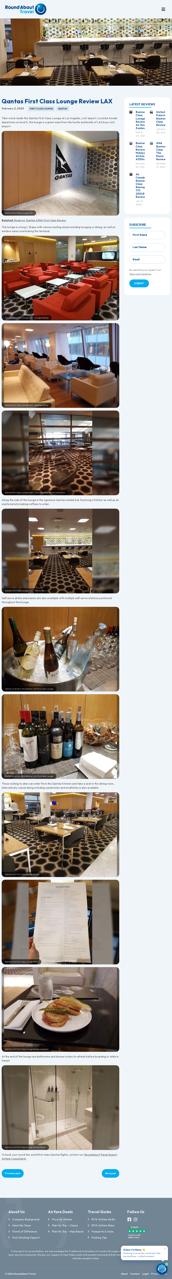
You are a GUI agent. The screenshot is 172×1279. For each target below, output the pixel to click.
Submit (139, 283)
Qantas (62, 108)
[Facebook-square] (129, 1219)
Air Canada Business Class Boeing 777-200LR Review (141, 185)
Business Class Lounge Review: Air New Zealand (141, 120)
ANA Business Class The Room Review (161, 151)
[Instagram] (135, 1219)
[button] (163, 9)
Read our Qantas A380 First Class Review (34, 220)
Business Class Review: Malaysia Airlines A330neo (142, 151)
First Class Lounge (41, 108)
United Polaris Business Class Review (161, 118)
